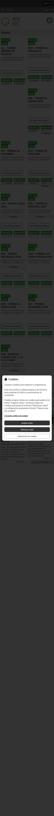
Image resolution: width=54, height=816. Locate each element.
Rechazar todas (27, 429)
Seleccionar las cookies (27, 436)
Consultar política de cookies (16, 416)
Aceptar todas (27, 423)
